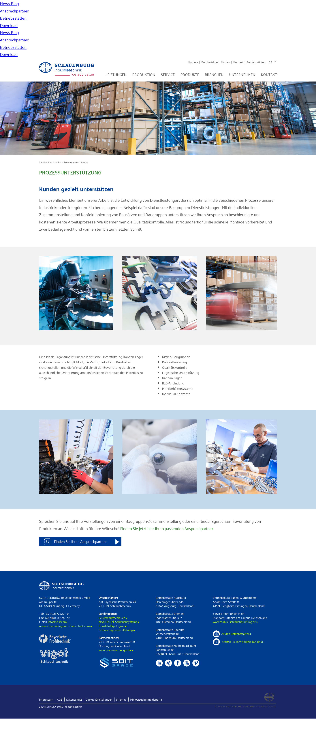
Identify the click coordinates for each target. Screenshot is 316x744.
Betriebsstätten (256, 62)
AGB (60, 699)
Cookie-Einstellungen (99, 699)
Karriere (193, 62)
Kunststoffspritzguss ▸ (113, 626)
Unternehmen (242, 74)
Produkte (189, 74)
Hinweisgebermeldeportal (146, 699)
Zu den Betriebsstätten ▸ (236, 633)
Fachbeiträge (209, 62)
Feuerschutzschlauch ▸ (113, 617)
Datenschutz (74, 699)
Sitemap (121, 699)
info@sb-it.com (57, 621)
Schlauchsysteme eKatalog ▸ (117, 630)
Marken (225, 62)
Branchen (214, 74)
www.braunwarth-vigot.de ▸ (116, 650)
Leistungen (116, 74)
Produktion (143, 74)
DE (270, 62)
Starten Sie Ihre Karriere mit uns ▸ (242, 641)
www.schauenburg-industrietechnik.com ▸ (65, 626)
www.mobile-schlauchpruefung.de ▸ (235, 621)
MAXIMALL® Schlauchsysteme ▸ (119, 621)
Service (168, 74)
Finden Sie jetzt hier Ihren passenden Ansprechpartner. (167, 528)
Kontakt (238, 62)
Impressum (46, 699)
